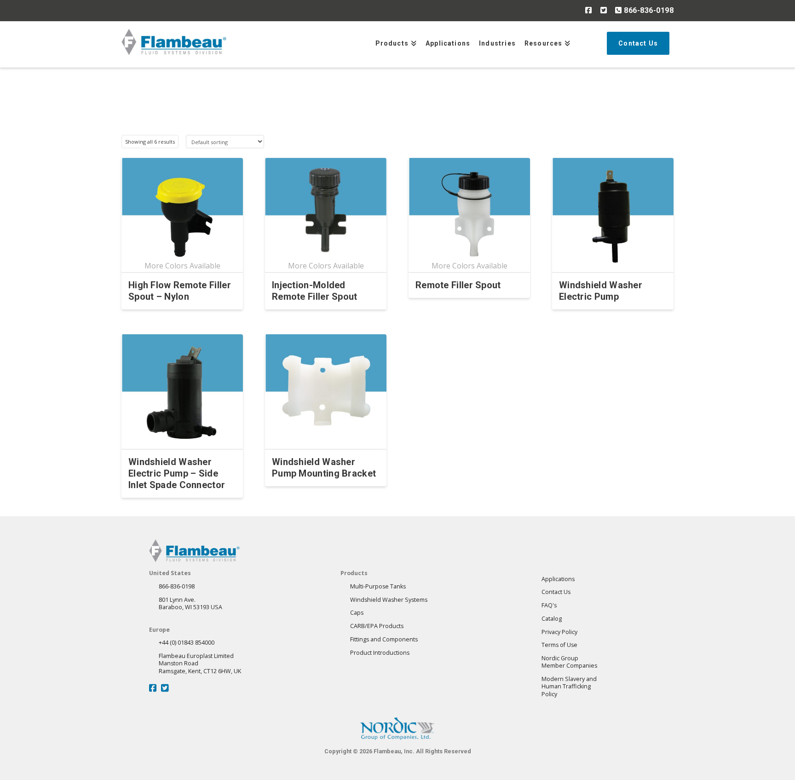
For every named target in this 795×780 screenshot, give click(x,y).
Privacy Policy (559, 632)
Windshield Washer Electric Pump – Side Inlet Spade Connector (176, 473)
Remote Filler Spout (458, 285)
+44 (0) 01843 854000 (186, 642)
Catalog (552, 619)
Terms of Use (559, 645)
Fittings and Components (384, 639)
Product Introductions (379, 653)
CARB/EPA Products (376, 626)
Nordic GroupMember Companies (569, 661)
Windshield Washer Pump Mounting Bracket (324, 467)
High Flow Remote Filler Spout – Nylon (179, 290)
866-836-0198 (648, 10)
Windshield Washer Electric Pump (600, 290)
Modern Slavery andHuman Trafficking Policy (569, 686)
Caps (356, 613)
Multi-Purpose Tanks (378, 586)
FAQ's (549, 605)
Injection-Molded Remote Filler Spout (314, 290)
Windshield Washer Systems (388, 600)
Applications (558, 579)
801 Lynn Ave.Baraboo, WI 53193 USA (190, 603)
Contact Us (556, 592)
